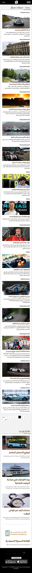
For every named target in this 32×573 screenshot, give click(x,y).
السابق (3, 417)
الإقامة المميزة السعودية (18, 541)
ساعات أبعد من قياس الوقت (19, 512)
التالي (6, 419)
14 (27, 417)
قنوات (3, 2)
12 (22, 417)
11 (19, 417)
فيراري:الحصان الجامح (19, 452)
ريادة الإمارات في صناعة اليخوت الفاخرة (18, 481)
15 (2, 419)
